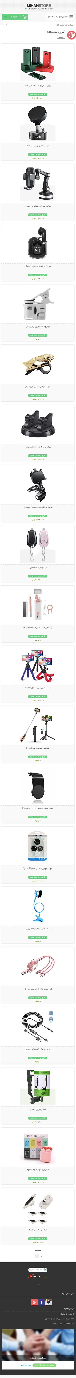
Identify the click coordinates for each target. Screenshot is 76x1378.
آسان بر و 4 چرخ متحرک (37, 1230)
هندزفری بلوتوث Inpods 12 (38, 1170)
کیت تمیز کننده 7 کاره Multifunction (37, 628)
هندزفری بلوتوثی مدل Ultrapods (38, 266)
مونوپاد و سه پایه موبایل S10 (37, 748)
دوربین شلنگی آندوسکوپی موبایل (38, 1049)
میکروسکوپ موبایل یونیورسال (38, 327)
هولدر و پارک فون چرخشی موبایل (38, 447)
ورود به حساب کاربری (44, 1365)
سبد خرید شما (15, 17)
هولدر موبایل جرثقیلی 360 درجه (38, 206)
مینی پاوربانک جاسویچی (38, 568)
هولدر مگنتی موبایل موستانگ (37, 146)
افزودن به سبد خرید (37, 94)
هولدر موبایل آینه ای (38, 1110)
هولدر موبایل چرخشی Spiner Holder (37, 869)
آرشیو (61, 37)
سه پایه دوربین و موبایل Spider (37, 688)
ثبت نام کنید (26, 1365)
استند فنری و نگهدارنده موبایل (38, 929)
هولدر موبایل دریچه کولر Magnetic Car (37, 808)
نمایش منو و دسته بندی (58, 17)
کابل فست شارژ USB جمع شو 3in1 (38, 989)
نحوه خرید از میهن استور (63, 1323)
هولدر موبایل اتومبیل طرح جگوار (37, 387)
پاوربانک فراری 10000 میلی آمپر (38, 86)
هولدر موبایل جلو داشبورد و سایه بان (37, 507)
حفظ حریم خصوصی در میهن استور (59, 1319)
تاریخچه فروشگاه (67, 1314)
